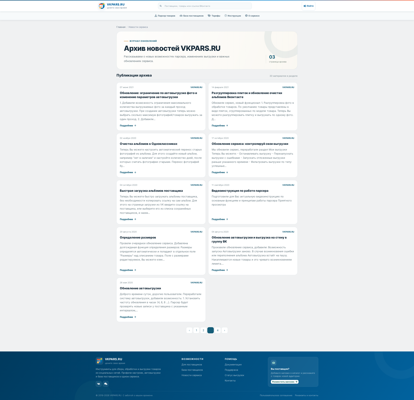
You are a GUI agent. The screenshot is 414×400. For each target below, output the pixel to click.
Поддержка (231, 369)
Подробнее (128, 125)
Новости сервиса (192, 375)
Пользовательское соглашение (276, 395)
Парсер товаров (166, 15)
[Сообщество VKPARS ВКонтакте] (99, 384)
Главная (120, 27)
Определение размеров (138, 237)
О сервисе (254, 15)
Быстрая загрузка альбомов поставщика (151, 190)
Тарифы (216, 15)
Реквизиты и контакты (306, 395)
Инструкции (234, 15)
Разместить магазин (283, 381)
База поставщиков (193, 15)
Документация (233, 364)
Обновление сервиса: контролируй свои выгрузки (250, 143)
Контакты (230, 380)
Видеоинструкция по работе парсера (240, 190)
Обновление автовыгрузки (140, 288)
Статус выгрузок (234, 375)
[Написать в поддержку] (106, 384)
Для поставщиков (192, 364)
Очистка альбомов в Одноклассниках (148, 143)
